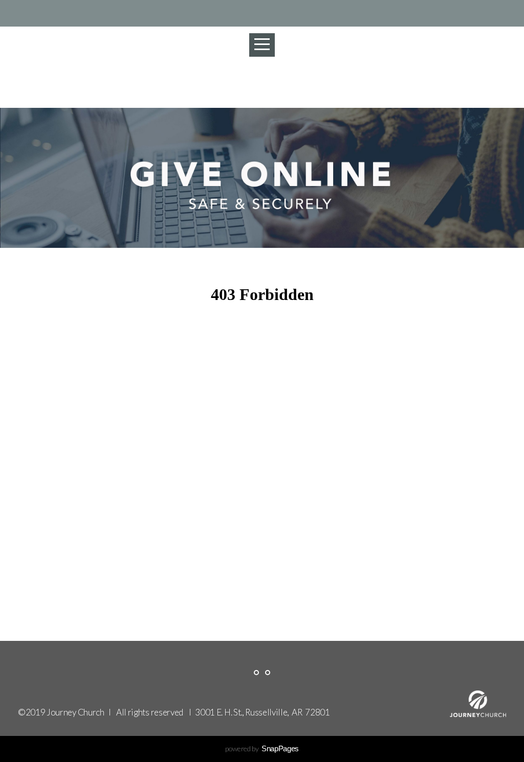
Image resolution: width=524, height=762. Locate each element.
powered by (262, 748)
